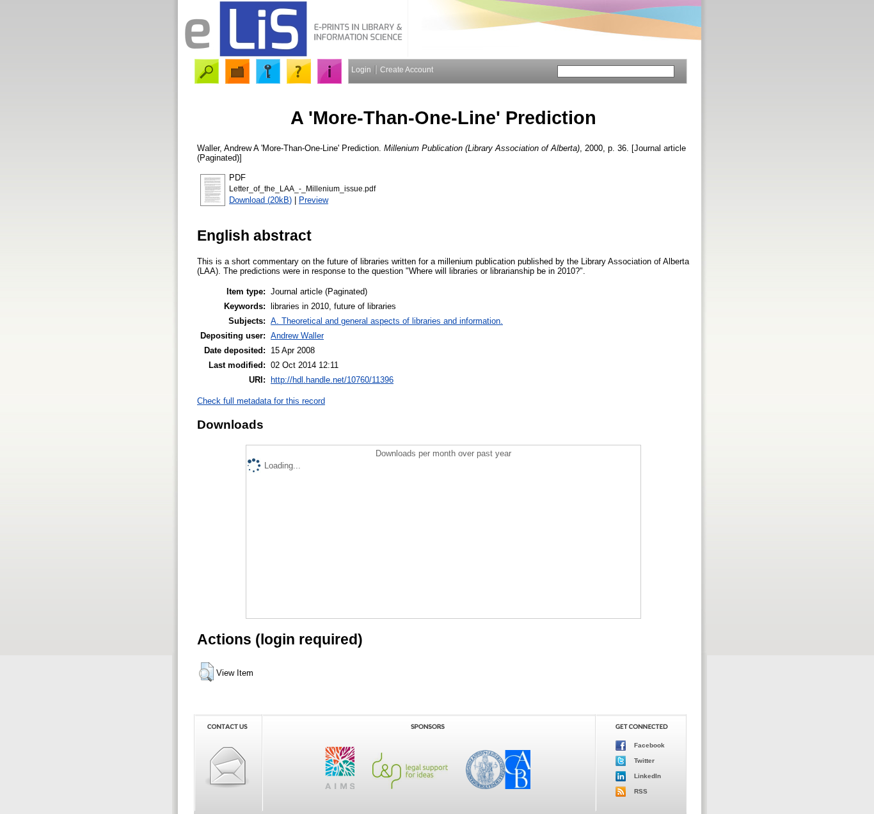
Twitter (643, 760)
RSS (640, 791)
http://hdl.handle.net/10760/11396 (332, 380)
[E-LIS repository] (293, 54)
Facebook (648, 745)
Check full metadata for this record (261, 401)
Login (361, 69)
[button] (206, 672)
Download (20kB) (260, 200)
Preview (313, 200)
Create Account (406, 69)
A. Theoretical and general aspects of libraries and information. (387, 321)
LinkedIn (646, 775)
